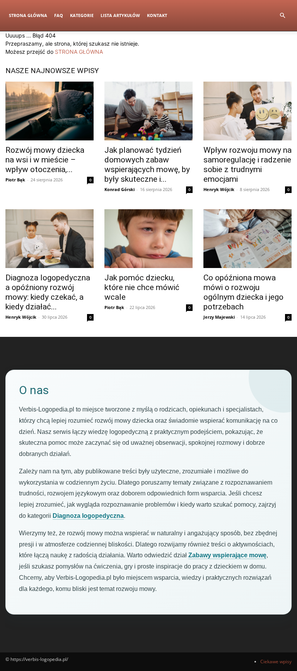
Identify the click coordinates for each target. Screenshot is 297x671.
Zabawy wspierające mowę (227, 555)
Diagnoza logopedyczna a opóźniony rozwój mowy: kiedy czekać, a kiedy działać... (47, 292)
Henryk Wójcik (218, 189)
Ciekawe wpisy (276, 661)
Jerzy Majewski (219, 317)
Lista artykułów (120, 15)
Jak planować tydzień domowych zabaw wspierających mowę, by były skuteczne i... (147, 164)
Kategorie (82, 15)
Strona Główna (28, 15)
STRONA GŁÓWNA (79, 51)
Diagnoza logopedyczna (88, 515)
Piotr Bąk (15, 180)
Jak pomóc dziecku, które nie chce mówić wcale (141, 287)
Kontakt (157, 15)
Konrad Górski (119, 189)
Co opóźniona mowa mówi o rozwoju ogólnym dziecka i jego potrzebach (243, 292)
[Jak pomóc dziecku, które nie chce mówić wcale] (148, 238)
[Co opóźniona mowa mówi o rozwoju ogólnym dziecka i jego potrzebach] (247, 238)
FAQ (58, 15)
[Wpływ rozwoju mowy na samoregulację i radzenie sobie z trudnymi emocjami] (247, 111)
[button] (282, 15)
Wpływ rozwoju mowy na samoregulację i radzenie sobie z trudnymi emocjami (247, 164)
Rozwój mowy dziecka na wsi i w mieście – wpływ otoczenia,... (44, 159)
